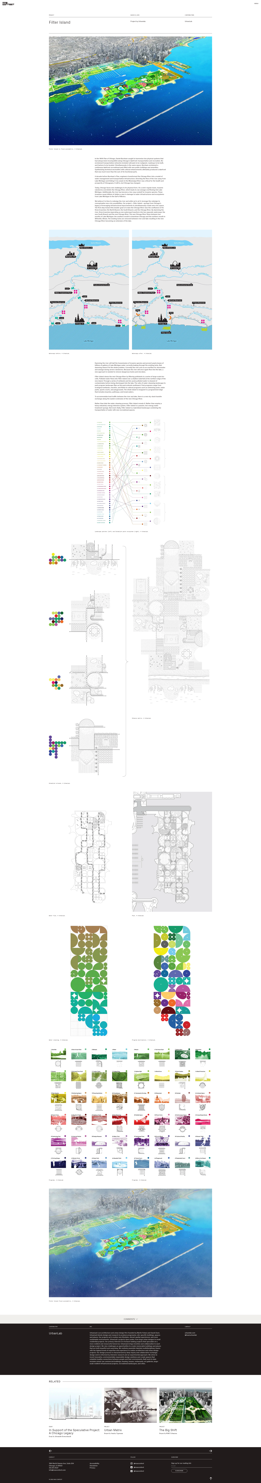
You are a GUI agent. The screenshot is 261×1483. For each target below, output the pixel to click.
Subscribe (179, 1471)
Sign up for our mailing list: (181, 1463)
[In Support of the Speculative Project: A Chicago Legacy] (75, 1405)
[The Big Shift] (185, 1405)
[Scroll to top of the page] (211, 1478)
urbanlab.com (190, 1333)
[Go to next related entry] (210, 1451)
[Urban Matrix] (130, 1405)
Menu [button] (256, 3)
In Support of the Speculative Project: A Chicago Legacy (74, 1431)
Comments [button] (129, 1319)
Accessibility (94, 1463)
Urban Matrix (113, 1430)
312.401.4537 (53, 1468)
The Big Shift (168, 1430)
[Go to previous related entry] (50, 1451)
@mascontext (139, 1463)
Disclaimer (94, 1466)
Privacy (92, 1468)
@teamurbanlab (191, 1335)
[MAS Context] (8, 3)
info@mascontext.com (57, 1470)
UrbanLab (188, 21)
